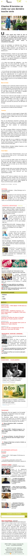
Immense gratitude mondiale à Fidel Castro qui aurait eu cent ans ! (13, 466)
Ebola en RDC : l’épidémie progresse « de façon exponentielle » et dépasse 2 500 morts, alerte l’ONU (13, 312)
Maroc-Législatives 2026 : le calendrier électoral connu (12, 424)
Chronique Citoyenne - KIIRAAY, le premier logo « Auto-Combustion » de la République (18, 504)
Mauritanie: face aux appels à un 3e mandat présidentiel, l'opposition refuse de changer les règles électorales (13, 414)
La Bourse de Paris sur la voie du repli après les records (13, 352)
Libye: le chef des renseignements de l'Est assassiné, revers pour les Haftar (12, 328)
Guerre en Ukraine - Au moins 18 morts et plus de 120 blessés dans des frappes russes (13, 437)
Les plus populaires (15, 359)
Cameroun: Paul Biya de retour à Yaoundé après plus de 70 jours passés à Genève (12, 318)
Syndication (13, 553)
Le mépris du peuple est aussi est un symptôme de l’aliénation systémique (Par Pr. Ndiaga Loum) (18, 480)
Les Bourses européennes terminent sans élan (14, 348)
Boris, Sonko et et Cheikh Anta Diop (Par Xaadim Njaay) (18, 487)
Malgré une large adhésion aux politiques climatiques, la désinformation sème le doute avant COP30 (13, 285)
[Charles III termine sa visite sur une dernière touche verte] (14, 16)
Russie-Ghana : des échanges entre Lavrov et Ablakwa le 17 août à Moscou (13, 323)
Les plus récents (5, 359)
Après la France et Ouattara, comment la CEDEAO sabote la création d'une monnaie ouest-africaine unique (13, 401)
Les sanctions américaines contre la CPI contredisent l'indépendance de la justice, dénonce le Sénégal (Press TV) (13, 460)
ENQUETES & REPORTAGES (9, 205)
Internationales (5, 410)
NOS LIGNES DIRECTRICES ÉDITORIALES (14, 522)
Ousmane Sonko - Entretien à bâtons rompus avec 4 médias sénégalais (12, 379)
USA (3, 296)
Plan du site (6, 553)
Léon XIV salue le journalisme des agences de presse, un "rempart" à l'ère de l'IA (14, 288)
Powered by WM (20, 553)
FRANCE (4, 294)
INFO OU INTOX (5, 268)
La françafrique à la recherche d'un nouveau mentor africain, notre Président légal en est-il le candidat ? (17, 496)
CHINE (4, 298)
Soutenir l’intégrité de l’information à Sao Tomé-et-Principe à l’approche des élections (13, 271)
